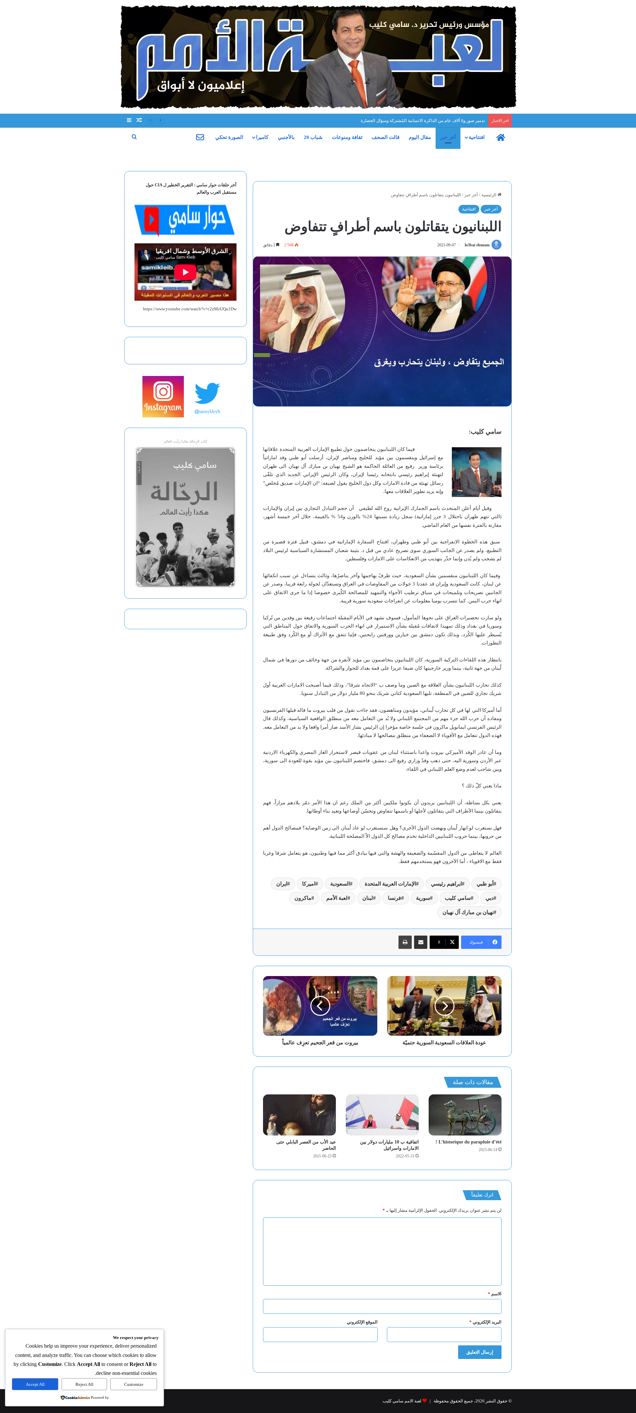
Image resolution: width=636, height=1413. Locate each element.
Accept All (35, 1384)
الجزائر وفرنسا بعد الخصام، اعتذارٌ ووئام (449, 120)
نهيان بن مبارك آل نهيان (468, 912)
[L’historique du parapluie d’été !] (465, 1115)
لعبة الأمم (336, 898)
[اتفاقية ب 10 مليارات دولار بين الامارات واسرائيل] (382, 1115)
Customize (133, 1384)
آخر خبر (448, 137)
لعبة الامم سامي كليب (402, 1400)
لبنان (367, 898)
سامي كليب (458, 898)
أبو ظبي (485, 884)
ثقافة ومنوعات (347, 137)
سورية (423, 898)
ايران (281, 884)
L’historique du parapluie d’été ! (469, 1141)
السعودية (340, 884)
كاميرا (262, 137)
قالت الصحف (385, 137)
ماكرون (302, 898)
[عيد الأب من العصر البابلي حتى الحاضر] (299, 1115)
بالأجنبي (286, 137)
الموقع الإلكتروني (362, 1322)
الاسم (495, 1293)
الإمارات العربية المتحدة (390, 884)
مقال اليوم (420, 137)
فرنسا (394, 898)
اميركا (308, 884)
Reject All (84, 1384)
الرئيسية (489, 194)
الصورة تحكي (229, 137)
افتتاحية (477, 137)
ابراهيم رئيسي (446, 884)
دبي (490, 898)
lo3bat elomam (477, 245)
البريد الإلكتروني (485, 1322)
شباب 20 (313, 137)
